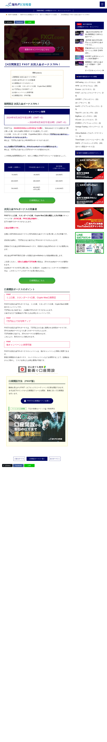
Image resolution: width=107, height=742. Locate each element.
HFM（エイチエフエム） (84, 86)
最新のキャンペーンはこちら (37, 49)
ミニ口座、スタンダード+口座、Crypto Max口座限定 (32, 86)
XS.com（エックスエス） (85, 120)
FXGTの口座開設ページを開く (38, 401)
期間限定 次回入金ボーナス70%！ (24, 77)
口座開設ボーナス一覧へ (37, 459)
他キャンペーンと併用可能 (22, 92)
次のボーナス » (55, 459)
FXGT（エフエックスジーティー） (88, 93)
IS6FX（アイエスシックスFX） (87, 143)
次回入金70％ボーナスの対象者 (23, 80)
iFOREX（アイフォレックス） (86, 123)
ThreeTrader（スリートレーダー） (88, 140)
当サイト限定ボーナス (83, 146)
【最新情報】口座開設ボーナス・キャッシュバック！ (53, 10)
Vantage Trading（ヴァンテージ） (88, 127)
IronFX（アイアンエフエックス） (87, 106)
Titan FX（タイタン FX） (84, 113)
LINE (29, 22)
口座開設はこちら (37, 200)
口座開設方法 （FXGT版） (22, 95)
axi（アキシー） (81, 103)
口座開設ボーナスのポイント (23, 83)
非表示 (38, 73)
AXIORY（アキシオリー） (85, 99)
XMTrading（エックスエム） (86, 82)
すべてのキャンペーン (93, 70)
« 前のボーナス (19, 459)
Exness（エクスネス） (84, 89)
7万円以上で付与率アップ (22, 89)
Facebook (19, 22)
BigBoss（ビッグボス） (84, 116)
